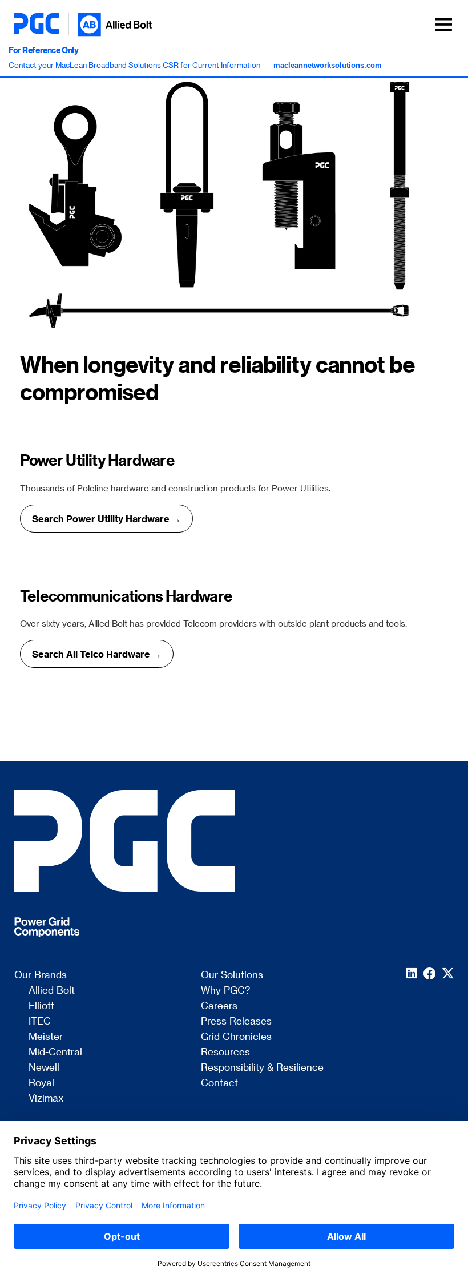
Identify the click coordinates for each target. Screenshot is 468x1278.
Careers (219, 1006)
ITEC (40, 1021)
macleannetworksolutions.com (327, 65)
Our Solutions (232, 975)
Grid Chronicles (236, 1036)
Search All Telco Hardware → (97, 653)
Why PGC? (225, 990)
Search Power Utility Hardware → (106, 518)
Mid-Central (55, 1052)
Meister (46, 1036)
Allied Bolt (52, 990)
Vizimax (46, 1098)
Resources (225, 1052)
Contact (219, 1083)
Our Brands (40, 975)
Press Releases (236, 1021)
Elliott (41, 1006)
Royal (41, 1083)
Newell (44, 1067)
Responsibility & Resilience (262, 1067)
